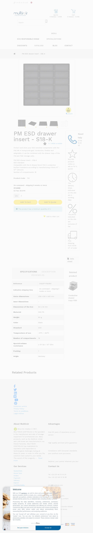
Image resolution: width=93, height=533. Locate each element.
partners (24, 493)
